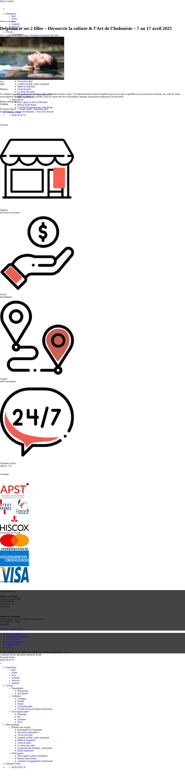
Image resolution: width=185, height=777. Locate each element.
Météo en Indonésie (26, 86)
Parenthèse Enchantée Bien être (44, 35)
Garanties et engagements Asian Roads (35, 107)
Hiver (20, 722)
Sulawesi (16, 680)
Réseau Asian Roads (26, 105)
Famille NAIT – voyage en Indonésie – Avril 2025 (27, 111)
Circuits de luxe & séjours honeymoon (34, 709)
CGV (8, 647)
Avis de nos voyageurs (7, 21)
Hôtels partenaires (25, 750)
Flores (14, 19)
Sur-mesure (22, 693)
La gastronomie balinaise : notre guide (34, 748)
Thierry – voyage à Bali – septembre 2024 (24, 109)
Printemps (21, 714)
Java (14, 675)
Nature (20, 704)
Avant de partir (24, 89)
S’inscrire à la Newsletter (11, 629)
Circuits (9, 32)
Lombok (15, 24)
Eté (18, 717)
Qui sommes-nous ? (15, 634)
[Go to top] (1, 663)
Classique (21, 698)
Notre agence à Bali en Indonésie (32, 102)
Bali (13, 16)
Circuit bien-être (24, 706)
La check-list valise (26, 91)
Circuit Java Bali (25, 81)
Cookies (67, 652)
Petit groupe (22, 691)
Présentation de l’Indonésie (29, 730)
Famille (20, 701)
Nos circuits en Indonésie (17, 636)
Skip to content (7, 1)
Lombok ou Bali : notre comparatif (33, 84)
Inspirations (11, 13)
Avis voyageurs (13, 639)
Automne (21, 719)
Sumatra (15, 683)
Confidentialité (12, 644)
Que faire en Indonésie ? (28, 732)
